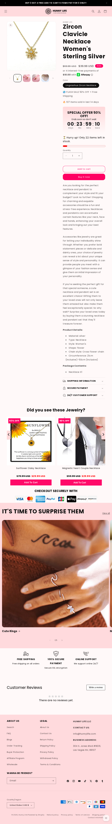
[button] (6, 11)
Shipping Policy (47, 745)
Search (10, 727)
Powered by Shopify (36, 815)
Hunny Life (23, 815)
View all (106, 513)
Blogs (9, 739)
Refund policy (52, 815)
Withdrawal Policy (49, 758)
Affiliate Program (15, 758)
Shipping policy (98, 815)
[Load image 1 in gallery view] (17, 78)
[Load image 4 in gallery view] (45, 78)
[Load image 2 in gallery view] (27, 78)
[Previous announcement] (5, 3)
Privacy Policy (47, 752)
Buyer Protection (15, 752)
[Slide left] (10, 78)
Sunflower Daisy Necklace (31, 468)
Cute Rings (9, 631)
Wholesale (12, 764)
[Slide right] (53, 78)
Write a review (96, 687)
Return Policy (46, 739)
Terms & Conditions (50, 764)
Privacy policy (67, 815)
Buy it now (84, 176)
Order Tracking (14, 745)
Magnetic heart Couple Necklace (81, 468)
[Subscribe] (53, 780)
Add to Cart (31, 482)
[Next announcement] (107, 3)
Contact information (96, 817)
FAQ (9, 733)
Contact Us (46, 733)
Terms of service (82, 815)
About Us (44, 727)
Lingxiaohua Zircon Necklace (81, 85)
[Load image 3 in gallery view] (36, 78)
